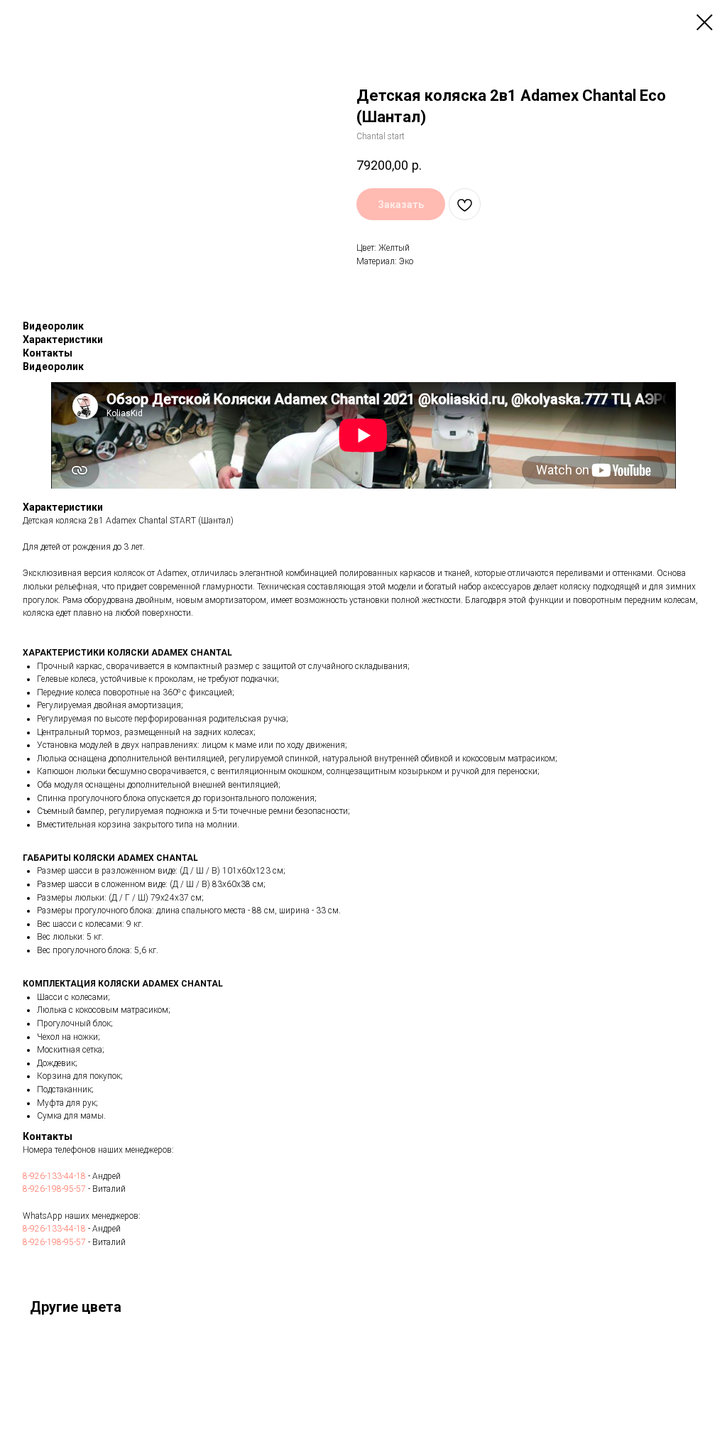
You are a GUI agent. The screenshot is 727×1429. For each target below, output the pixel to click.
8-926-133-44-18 (54, 1176)
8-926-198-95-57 (54, 1189)
